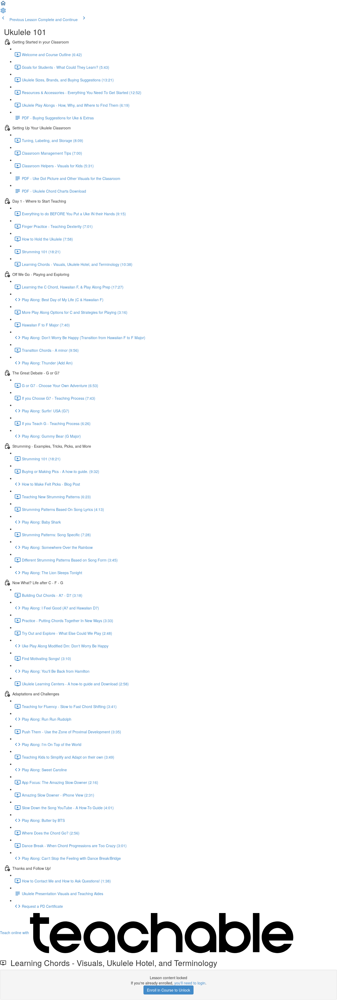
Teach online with (15, 932)
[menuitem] (3, 12)
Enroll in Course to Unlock (168, 990)
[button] (3, 4)
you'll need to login (189, 983)
